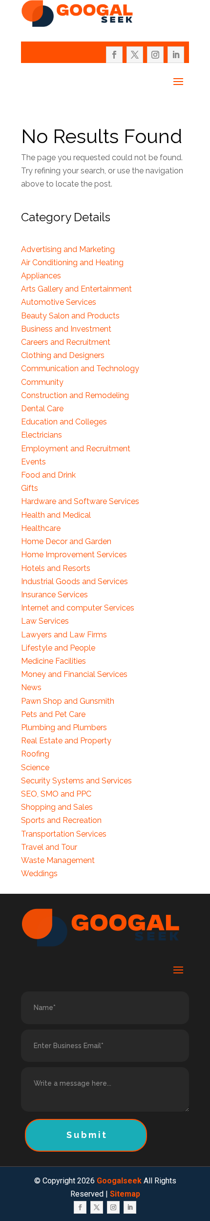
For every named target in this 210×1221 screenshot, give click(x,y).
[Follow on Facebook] (114, 54)
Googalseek (119, 1180)
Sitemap (125, 1194)
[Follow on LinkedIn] (176, 54)
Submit (87, 1135)
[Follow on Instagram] (155, 54)
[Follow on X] (134, 54)
